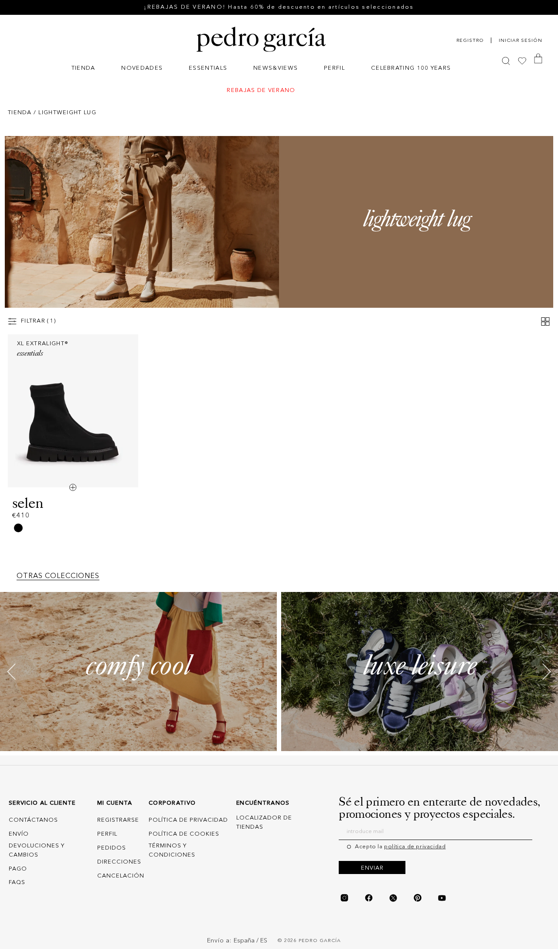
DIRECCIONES (119, 862)
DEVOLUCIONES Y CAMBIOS (37, 850)
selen (27, 503)
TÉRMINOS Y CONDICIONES (172, 850)
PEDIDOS (111, 848)
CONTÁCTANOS (33, 820)
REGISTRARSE (118, 820)
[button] (83, 69)
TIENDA (20, 113)
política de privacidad (415, 847)
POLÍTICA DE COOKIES (184, 834)
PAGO (18, 869)
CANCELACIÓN (120, 876)
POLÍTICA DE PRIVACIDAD (188, 820)
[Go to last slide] (11, 671)
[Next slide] (546, 671)
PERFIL (107, 834)
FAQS (17, 883)
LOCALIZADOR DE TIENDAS (264, 823)
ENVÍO (19, 834)
